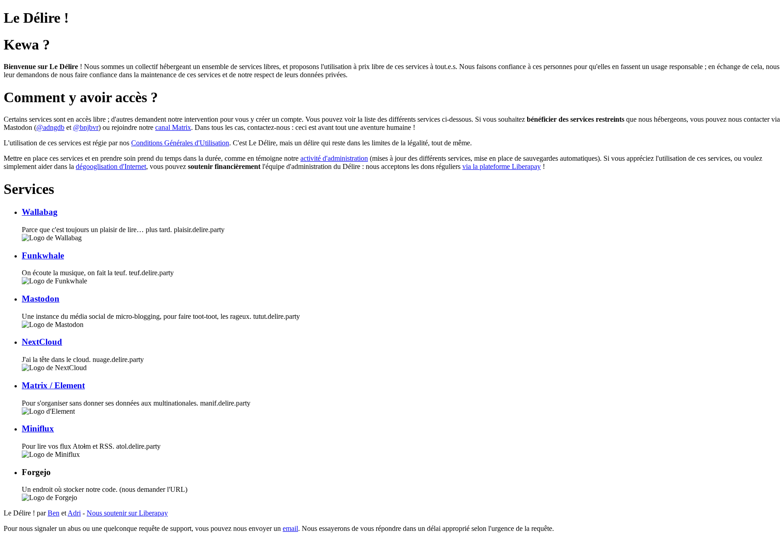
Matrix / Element (53, 385)
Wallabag (40, 212)
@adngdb (50, 127)
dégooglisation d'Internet (111, 166)
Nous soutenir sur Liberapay (127, 513)
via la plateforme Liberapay (501, 166)
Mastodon (40, 298)
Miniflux (38, 428)
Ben (53, 513)
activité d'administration (334, 158)
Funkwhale (43, 255)
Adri (74, 513)
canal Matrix (173, 127)
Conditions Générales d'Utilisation (180, 143)
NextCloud (42, 342)
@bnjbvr (85, 127)
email (290, 528)
